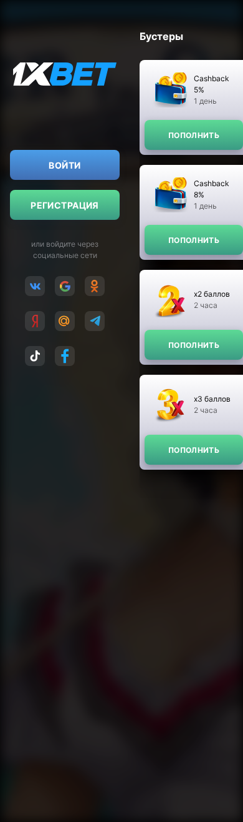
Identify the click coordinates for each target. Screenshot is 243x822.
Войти (64, 165)
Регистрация (65, 205)
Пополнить (193, 135)
